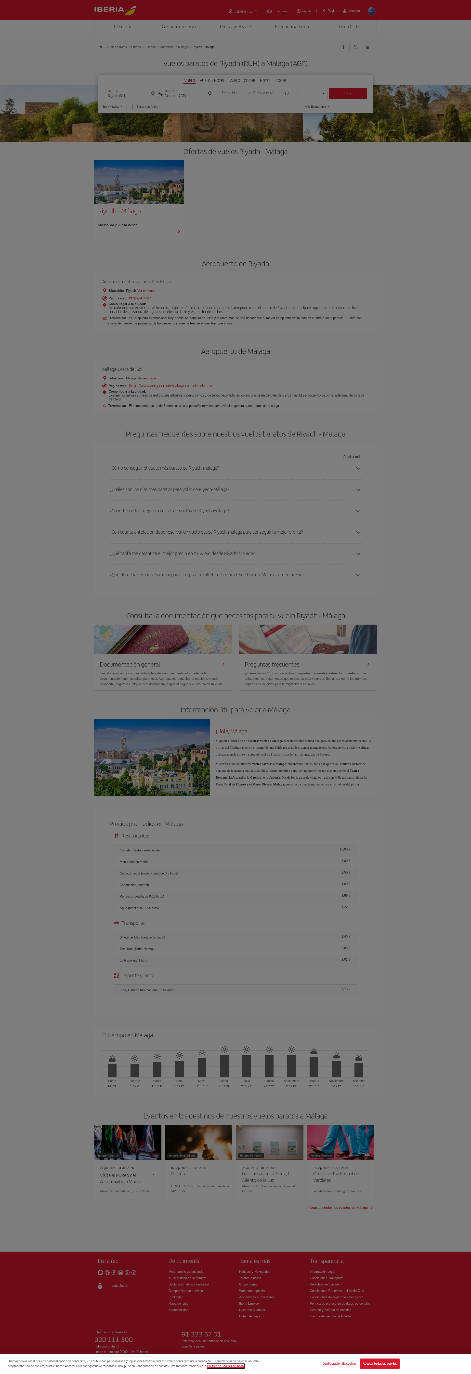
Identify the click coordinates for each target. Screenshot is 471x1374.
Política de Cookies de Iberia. (225, 1366)
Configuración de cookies (339, 1363)
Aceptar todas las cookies (380, 1363)
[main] (235, 1364)
